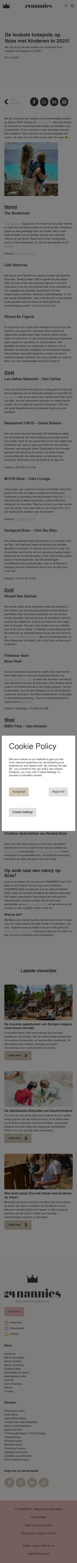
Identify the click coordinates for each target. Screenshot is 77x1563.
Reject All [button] (58, 792)
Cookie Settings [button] (23, 812)
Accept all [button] (19, 792)
